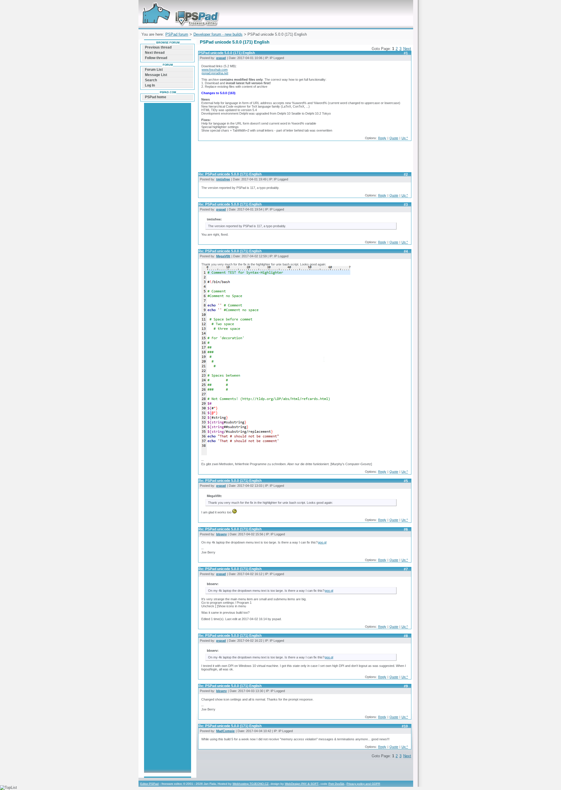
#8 (406, 636)
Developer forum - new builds (218, 34)
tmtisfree (223, 179)
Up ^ (404, 138)
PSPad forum (176, 34)
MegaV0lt (223, 256)
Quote (393, 138)
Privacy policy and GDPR (363, 783)
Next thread (155, 52)
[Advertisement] (304, 158)
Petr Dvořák (336, 783)
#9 (406, 686)
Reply (382, 138)
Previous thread (158, 47)
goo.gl (322, 542)
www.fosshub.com (215, 69)
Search (151, 80)
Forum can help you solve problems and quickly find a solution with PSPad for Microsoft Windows (179, 6)
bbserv (221, 534)
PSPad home (155, 97)
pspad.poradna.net (215, 73)
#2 (406, 174)
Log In (150, 85)
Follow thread (156, 58)
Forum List (154, 69)
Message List (156, 75)
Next (407, 48)
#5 (406, 481)
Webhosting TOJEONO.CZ (251, 783)
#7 (406, 569)
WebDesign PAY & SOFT (301, 783)
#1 (406, 53)
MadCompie (225, 731)
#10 (405, 726)
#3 (406, 204)
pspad (221, 58)
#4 (406, 251)
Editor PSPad (149, 783)
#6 (406, 529)
